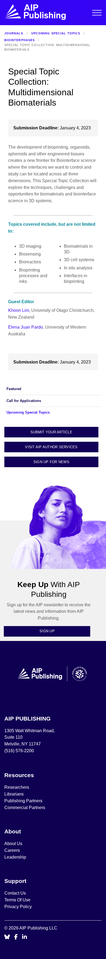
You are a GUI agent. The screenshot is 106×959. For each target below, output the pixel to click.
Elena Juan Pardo (25, 327)
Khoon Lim (18, 310)
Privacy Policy (18, 906)
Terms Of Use (17, 900)
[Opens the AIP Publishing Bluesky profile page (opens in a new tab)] (7, 937)
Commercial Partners (24, 807)
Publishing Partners (23, 800)
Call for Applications (24, 401)
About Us (13, 843)
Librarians (14, 794)
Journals (13, 33)
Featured (14, 389)
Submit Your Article (51, 432)
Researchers (16, 787)
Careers (12, 850)
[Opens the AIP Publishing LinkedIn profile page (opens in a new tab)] (24, 937)
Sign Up (47, 631)
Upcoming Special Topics (55, 33)
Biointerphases (19, 40)
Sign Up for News (51, 462)
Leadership (15, 857)
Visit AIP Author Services (51, 447)
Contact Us (15, 893)
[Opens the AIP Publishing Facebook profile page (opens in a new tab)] (16, 937)
